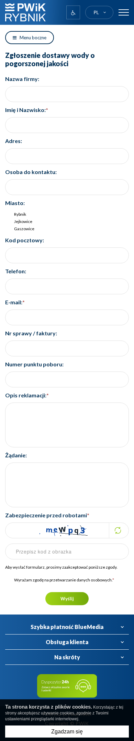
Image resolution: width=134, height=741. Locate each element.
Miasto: (15, 203)
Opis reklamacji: (27, 395)
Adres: (13, 141)
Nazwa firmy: (22, 78)
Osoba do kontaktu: (31, 172)
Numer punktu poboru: (34, 364)
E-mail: (15, 302)
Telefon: (15, 271)
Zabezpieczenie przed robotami (47, 515)
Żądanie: (16, 455)
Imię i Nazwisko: (26, 109)
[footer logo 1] (67, 686)
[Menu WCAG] (73, 12)
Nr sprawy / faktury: (31, 333)
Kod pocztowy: (24, 240)
